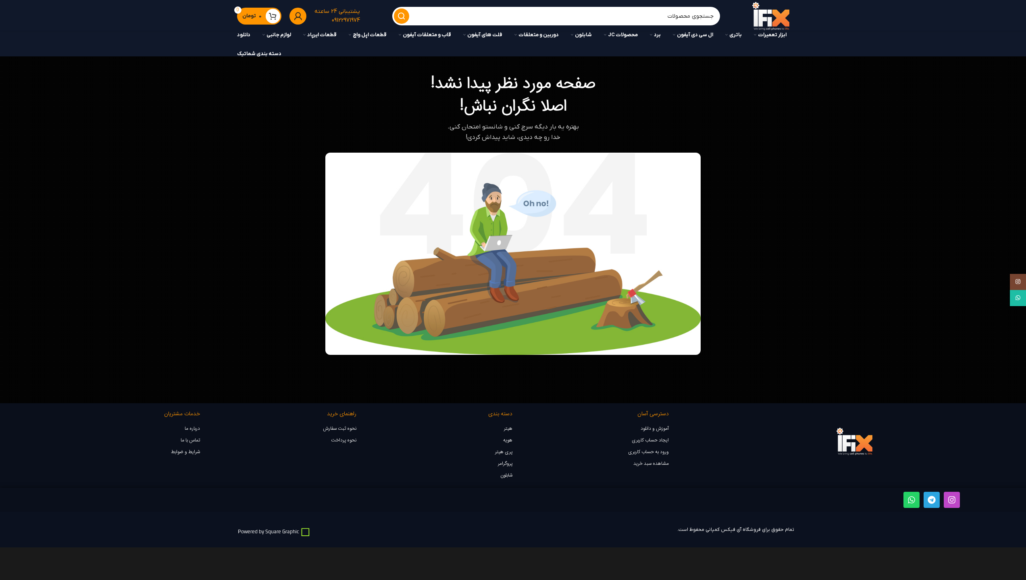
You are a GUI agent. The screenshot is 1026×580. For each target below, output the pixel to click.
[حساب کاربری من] (297, 16)
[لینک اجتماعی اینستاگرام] (1018, 282)
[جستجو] (401, 16)
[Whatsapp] (911, 500)
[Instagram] (952, 500)
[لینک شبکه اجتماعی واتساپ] (1018, 298)
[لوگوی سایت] (770, 16)
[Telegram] (932, 500)
